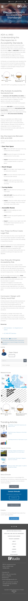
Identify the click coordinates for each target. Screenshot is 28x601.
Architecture (6, 340)
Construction (20, 340)
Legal (14, 592)
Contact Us (14, 497)
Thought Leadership (14, 538)
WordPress (14, 591)
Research (5, 344)
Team (14, 546)
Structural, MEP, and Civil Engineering (14, 533)
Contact (14, 551)
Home (1, 21)
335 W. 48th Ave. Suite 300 (9, 574)
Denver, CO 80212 (6, 576)
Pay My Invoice (14, 554)
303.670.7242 (5, 577)
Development (6, 342)
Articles (6, 21)
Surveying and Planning (14, 536)
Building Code (13, 340)
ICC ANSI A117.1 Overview (10, 333)
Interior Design (14, 342)
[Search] (25, 360)
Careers (14, 549)
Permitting (21, 342)
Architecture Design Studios (14, 530)
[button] (25, 2)
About (14, 541)
